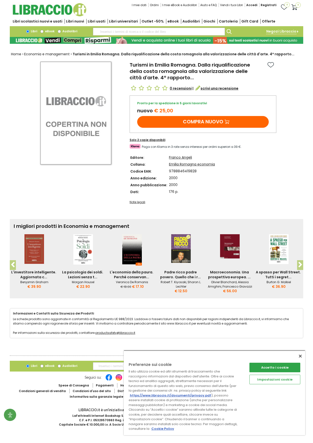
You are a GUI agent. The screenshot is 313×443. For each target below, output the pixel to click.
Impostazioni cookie (274, 379)
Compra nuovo (203, 121)
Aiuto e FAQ (208, 5)
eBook (173, 21)
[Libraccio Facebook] (108, 380)
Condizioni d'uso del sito (92, 391)
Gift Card (249, 21)
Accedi (251, 5)
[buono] (156, 40)
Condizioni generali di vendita (42, 391)
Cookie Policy (162, 428)
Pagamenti (104, 385)
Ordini (154, 5)
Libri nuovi (75, 21)
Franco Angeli (180, 157)
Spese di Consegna (73, 385)
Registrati (268, 5)
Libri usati (96, 21)
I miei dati (139, 5)
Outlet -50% (153, 21)
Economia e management (47, 54)
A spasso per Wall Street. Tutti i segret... (278, 275)
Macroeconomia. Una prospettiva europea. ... (229, 275)
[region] (214, 392)
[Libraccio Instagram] (118, 380)
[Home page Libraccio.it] (49, 15)
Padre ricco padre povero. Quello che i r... (180, 275)
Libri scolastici (37, 21)
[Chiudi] (300, 356)
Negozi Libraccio (281, 31)
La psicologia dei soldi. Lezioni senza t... (82, 275)
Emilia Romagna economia (192, 164)
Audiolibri (191, 21)
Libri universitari (123, 21)
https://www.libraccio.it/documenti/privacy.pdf (170, 395)
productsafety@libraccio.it (115, 333)
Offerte (268, 21)
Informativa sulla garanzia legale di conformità (107, 397)
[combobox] (159, 31)
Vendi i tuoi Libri (231, 5)
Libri (33, 31)
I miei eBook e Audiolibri (179, 5)
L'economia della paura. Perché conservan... (131, 275)
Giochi (209, 21)
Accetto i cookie (275, 367)
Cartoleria (228, 21)
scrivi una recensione (219, 88)
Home (16, 54)
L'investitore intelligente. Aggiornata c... (33, 275)
